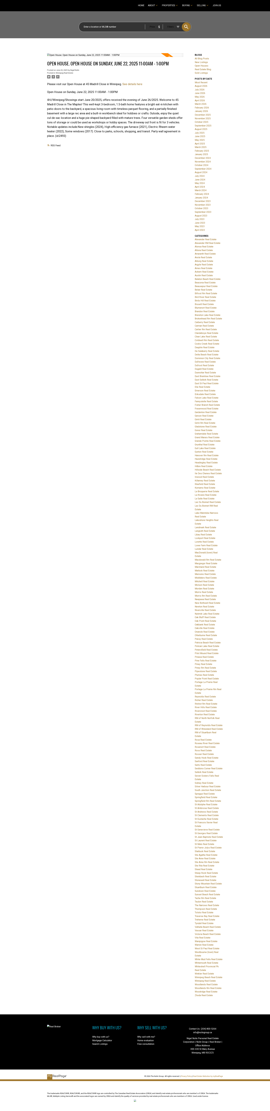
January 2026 (201, 111)
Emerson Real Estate (205, 390)
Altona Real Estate (204, 250)
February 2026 (202, 107)
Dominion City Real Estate (207, 358)
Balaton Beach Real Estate (207, 279)
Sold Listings (201, 73)
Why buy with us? (100, 1036)
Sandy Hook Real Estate (206, 757)
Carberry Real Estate (205, 322)
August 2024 (201, 172)
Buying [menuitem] (186, 5)
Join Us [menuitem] (217, 5)
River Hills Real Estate (206, 707)
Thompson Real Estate (206, 909)
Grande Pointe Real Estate (207, 441)
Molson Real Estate (204, 585)
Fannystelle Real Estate (206, 401)
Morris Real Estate (204, 592)
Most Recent (201, 82)
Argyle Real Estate (204, 264)
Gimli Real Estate (203, 419)
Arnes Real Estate (203, 268)
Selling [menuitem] (201, 5)
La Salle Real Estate (204, 498)
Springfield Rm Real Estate (208, 801)
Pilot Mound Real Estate (207, 653)
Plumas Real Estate (204, 675)
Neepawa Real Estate (205, 599)
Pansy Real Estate (204, 639)
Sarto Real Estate (203, 765)
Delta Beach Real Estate (206, 354)
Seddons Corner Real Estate (208, 768)
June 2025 (200, 136)
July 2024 (199, 176)
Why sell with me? (146, 1036)
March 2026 (200, 104)
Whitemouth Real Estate (206, 963)
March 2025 (200, 147)
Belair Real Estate (203, 289)
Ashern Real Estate (204, 271)
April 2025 (200, 143)
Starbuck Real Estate (205, 851)
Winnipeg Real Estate (64, 73)
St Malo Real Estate (204, 844)
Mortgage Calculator (102, 1040)
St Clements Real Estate (207, 815)
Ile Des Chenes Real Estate (208, 473)
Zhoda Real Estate (204, 995)
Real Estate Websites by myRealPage (208, 1076)
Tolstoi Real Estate (204, 912)
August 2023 (201, 215)
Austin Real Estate (204, 275)
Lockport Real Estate (205, 538)
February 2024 (202, 194)
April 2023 (200, 230)
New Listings (201, 62)
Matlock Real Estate (204, 570)
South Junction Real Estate (208, 790)
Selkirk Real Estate (204, 772)
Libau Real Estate (203, 534)
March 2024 (200, 190)
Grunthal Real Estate (204, 444)
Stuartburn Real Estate (206, 887)
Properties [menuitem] (168, 5)
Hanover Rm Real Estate (207, 455)
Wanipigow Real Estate (206, 941)
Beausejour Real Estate (206, 286)
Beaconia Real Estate (205, 282)
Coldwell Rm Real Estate (207, 340)
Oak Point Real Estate (205, 621)
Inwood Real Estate (204, 477)
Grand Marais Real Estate (207, 437)
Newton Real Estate (204, 606)
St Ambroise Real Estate (207, 808)
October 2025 (201, 122)
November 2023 (203, 204)
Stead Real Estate (203, 869)
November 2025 (203, 118)
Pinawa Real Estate (204, 657)
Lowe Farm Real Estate (206, 545)
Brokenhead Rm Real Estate (208, 318)
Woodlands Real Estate (206, 984)
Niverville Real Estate (205, 610)
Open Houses (201, 65)
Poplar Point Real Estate (207, 678)
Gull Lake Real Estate (205, 448)
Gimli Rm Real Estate (205, 423)
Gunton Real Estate (204, 451)
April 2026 (200, 100)
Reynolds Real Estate (205, 696)
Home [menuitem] (141, 5)
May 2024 (200, 183)
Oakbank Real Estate (205, 624)
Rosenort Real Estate (205, 747)
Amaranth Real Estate (205, 253)
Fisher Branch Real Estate (207, 405)
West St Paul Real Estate (207, 948)
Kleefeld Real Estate (205, 484)
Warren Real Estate (204, 945)
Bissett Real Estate (204, 304)
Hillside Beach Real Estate (208, 469)
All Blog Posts (202, 58)
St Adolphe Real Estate (206, 804)
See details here (132, 84)
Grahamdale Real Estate (206, 433)
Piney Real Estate (203, 664)
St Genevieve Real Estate (207, 829)
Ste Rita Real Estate (204, 865)
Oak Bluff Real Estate (205, 617)
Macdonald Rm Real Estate (208, 559)
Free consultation (145, 1044)
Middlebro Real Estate (206, 577)
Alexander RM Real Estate (207, 243)
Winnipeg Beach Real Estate (208, 977)
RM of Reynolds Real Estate (208, 725)
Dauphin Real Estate (204, 347)
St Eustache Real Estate (206, 819)
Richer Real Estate (204, 700)
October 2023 (201, 208)
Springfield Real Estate (206, 797)
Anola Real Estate (203, 257)
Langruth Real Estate (205, 531)
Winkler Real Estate (204, 973)
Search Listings (100, 1044)
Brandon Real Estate (205, 311)
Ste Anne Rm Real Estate (207, 862)
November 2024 (203, 161)
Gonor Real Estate (203, 430)
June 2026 (200, 93)
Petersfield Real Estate (206, 649)
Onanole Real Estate (205, 631)
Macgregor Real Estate (206, 563)
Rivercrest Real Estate (206, 711)
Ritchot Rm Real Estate (206, 703)
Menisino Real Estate (205, 574)
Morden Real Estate (204, 588)
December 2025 (203, 114)
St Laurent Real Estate (206, 840)
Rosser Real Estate (204, 754)
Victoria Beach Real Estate (208, 934)
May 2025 (200, 140)
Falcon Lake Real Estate (206, 397)
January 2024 (201, 197)
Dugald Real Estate (204, 369)
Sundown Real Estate (205, 891)
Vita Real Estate (202, 937)
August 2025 (201, 129)
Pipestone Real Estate (206, 671)
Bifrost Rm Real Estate (206, 293)
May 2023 (200, 226)
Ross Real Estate (203, 750)
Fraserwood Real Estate (206, 408)
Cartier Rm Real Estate (206, 329)
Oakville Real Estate (204, 628)
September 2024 (203, 168)
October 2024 (201, 165)
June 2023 (200, 222)
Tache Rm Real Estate (205, 898)
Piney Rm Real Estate (205, 667)
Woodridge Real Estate (206, 991)
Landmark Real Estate (205, 527)
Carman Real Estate (204, 325)
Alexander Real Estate (205, 239)
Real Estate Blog (203, 69)
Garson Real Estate (204, 415)
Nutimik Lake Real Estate (207, 613)
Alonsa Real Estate (204, 246)
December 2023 (203, 201)
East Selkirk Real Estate (206, 379)
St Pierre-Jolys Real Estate (208, 847)
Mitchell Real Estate (204, 581)
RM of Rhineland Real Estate (209, 729)
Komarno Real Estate (205, 487)
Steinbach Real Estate (205, 876)
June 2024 (200, 179)
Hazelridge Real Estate (206, 459)
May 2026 (200, 96)
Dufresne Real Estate (205, 361)
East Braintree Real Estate (207, 376)
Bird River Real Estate (205, 297)
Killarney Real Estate (205, 480)
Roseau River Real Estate (207, 743)
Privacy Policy (186, 1076)
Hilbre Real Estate (203, 466)
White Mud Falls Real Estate (208, 959)
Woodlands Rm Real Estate (208, 988)
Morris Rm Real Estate (206, 595)
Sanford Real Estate (204, 761)
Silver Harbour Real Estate (207, 786)
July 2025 (199, 132)
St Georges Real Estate (206, 833)
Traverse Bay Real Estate (207, 916)
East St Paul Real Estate (207, 383)
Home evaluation (145, 1040)
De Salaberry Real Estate (207, 351)
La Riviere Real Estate (205, 495)
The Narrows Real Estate (207, 905)
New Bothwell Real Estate (207, 603)
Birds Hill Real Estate (205, 300)
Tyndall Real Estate (204, 923)
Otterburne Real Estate (206, 635)
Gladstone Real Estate (206, 426)
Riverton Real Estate (205, 714)
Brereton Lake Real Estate (207, 315)
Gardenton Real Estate (206, 412)
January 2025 (201, 154)
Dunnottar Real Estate (205, 372)
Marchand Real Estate (205, 567)
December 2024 (203, 158)
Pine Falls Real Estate (205, 660)
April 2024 (200, 186)
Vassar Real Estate (204, 930)
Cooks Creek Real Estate (207, 343)
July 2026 (199, 89)
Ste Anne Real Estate (205, 858)
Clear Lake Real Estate (206, 336)
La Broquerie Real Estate (207, 491)
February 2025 (202, 150)
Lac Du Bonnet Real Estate (208, 502)
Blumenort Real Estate (206, 307)
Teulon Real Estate (204, 901)
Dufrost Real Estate (204, 365)
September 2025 (203, 125)
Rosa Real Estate (203, 739)
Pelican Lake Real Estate (207, 646)
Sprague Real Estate (205, 793)
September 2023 (203, 212)
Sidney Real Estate (204, 783)
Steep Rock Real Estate (206, 873)
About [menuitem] (151, 5)
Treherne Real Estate (205, 919)
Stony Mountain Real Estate (208, 883)
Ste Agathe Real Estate (206, 855)
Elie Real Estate (202, 387)
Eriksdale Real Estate (205, 394)
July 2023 (199, 219)
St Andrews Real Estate (206, 811)
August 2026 (201, 86)
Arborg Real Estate (204, 261)
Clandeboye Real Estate (206, 333)
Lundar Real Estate (204, 549)
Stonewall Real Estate (205, 880)
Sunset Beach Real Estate (207, 894)
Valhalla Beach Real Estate (208, 927)
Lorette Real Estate (204, 541)
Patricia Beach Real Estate (208, 642)
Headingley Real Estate (206, 462)
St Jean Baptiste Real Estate (209, 837)
